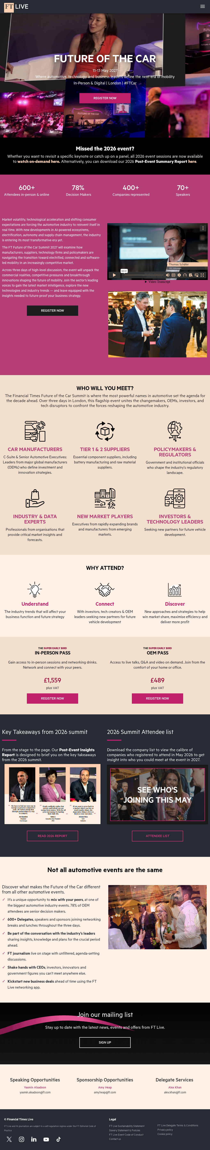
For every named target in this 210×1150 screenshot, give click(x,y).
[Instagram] (21, 1139)
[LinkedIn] (34, 1139)
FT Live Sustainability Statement (126, 1126)
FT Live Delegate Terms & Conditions (178, 1125)
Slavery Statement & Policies (124, 1130)
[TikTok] (58, 1139)
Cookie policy (165, 1134)
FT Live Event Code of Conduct (126, 1135)
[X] (9, 1139)
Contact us (115, 1139)
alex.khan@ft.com (175, 1093)
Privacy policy (165, 1130)
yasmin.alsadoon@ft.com (35, 1093)
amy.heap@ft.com (105, 1093)
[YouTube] (46, 1139)
